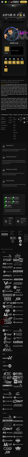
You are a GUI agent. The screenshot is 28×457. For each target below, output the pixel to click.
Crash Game (17, 18)
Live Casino (6, 18)
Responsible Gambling (3, 122)
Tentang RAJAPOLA (3, 118)
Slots (3, 17)
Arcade (20, 17)
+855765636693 (21, 119)
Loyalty (10, 120)
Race (9, 17)
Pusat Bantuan (4, 125)
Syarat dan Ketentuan (3, 128)
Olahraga (14, 17)
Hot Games (14, 118)
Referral (10, 122)
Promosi (24, 17)
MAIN (6, 59)
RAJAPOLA (3, 84)
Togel (11, 17)
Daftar (23, 1)
